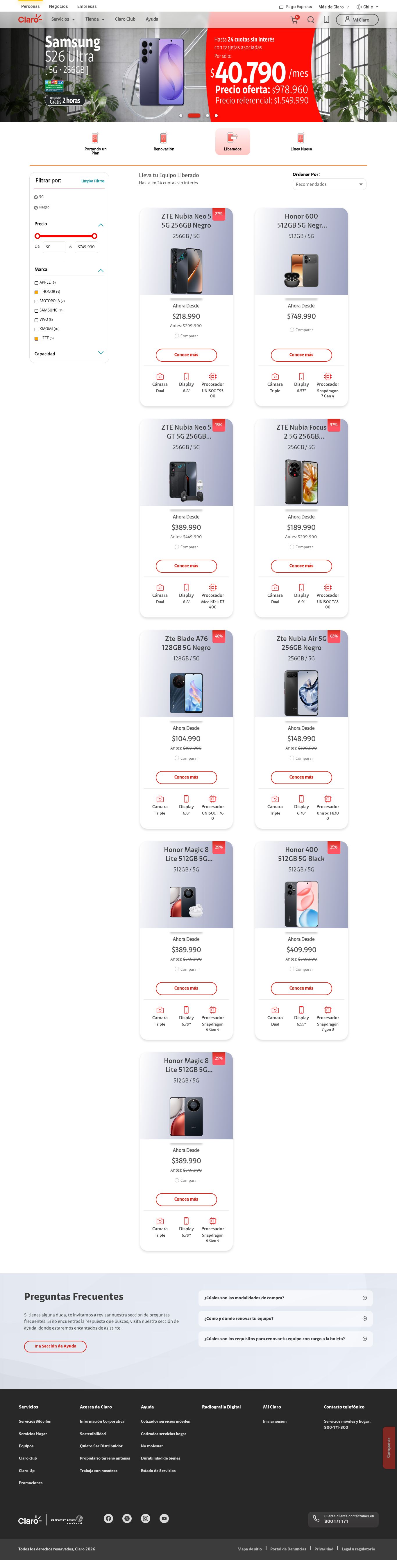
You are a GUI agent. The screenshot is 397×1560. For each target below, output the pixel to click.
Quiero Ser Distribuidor (101, 1446)
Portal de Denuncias (288, 1550)
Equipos (26, 1446)
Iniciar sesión (275, 1422)
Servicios (60, 19)
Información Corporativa (102, 1422)
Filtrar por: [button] (48, 181)
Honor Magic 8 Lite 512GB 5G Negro (186, 1066)
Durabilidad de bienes (160, 1459)
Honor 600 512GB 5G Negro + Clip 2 (301, 221)
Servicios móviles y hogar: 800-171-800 (347, 1425)
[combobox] (329, 185)
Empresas (87, 6)
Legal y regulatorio (358, 1550)
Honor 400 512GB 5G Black (301, 855)
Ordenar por (306, 174)
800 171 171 (336, 1521)
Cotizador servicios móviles (165, 1422)
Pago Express (299, 6)
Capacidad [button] (45, 354)
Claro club (28, 1459)
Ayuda (152, 19)
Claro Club (125, 19)
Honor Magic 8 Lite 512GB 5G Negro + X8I (186, 855)
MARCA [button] (41, 269)
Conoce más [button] (186, 355)
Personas (30, 6)
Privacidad (323, 1550)
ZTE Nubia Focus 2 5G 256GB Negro (301, 433)
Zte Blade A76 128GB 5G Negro (186, 644)
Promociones (30, 1483)
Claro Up (27, 1471)
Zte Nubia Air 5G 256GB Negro (301, 644)
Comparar (189, 336)
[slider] (37, 236)
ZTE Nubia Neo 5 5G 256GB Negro (186, 221)
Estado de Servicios (158, 1471)
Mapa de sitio (249, 1550)
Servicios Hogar (33, 1434)
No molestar (152, 1446)
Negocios (58, 6)
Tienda (92, 19)
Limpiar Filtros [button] (93, 181)
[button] (293, 20)
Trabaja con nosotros (98, 1471)
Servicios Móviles (35, 1422)
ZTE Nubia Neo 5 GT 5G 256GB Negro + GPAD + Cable (186, 433)
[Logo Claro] (30, 18)
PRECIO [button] (41, 224)
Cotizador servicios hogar (163, 1434)
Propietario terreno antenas (105, 1459)
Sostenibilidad (93, 1434)
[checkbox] (69, 282)
